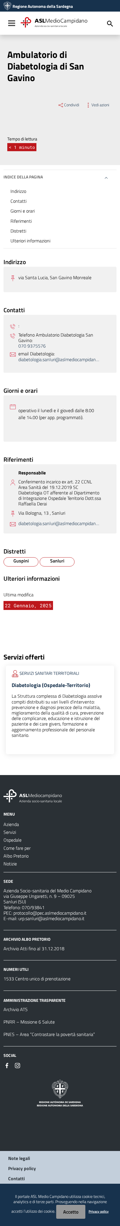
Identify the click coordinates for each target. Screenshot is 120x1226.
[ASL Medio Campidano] (7, 6)
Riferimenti (21, 221)
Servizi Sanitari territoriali (49, 673)
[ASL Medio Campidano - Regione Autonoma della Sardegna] (32, 795)
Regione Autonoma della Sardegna (43, 6)
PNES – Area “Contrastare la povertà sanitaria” (49, 1034)
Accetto (70, 1211)
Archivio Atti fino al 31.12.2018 (33, 948)
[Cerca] (110, 23)
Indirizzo (18, 191)
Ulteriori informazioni (30, 240)
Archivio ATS (15, 1009)
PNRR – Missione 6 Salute (29, 1021)
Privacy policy (22, 1168)
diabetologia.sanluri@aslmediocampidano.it (59, 359)
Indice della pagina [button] (23, 177)
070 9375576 (32, 346)
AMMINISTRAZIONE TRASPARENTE (34, 1000)
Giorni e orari (22, 210)
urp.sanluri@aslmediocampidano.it (51, 918)
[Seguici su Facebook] (6, 1064)
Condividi (71, 105)
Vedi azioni (100, 105)
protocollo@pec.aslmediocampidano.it (50, 912)
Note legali (19, 1158)
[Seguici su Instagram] (17, 1064)
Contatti (18, 201)
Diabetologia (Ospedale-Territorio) (51, 685)
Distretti (18, 230)
